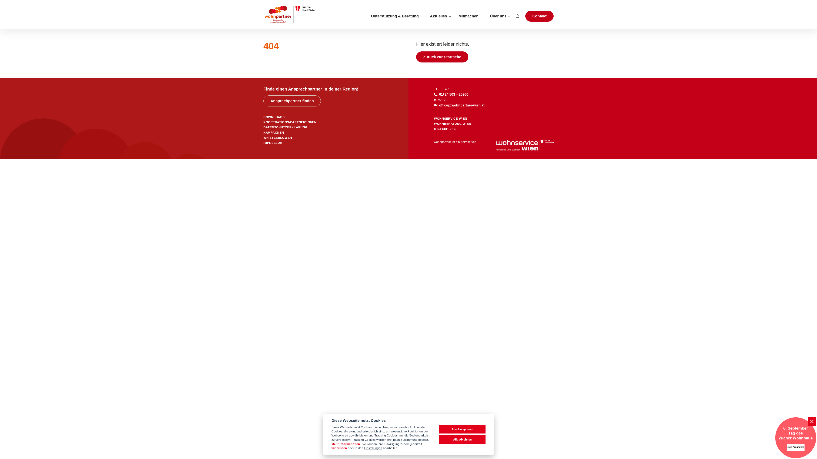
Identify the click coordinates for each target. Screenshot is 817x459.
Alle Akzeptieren (462, 429)
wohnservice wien (450, 118)
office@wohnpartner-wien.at (461, 105)
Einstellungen (373, 448)
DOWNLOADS (273, 117)
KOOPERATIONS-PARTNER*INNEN (290, 122)
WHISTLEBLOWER (277, 137)
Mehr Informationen (345, 444)
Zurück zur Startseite (442, 57)
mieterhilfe (445, 128)
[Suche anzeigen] (517, 16)
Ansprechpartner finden (292, 101)
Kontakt (539, 16)
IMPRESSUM (273, 142)
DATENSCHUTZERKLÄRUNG (285, 127)
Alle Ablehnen (462, 439)
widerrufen (339, 448)
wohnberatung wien (452, 123)
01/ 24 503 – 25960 (453, 94)
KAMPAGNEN (273, 132)
